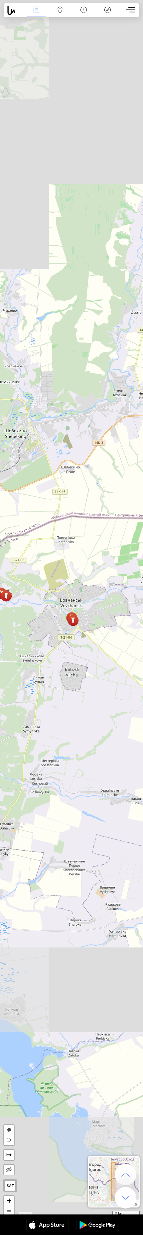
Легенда (107, 14)
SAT (10, 1185)
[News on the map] (14, 10)
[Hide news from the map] (9, 1170)
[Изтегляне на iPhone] (47, 1226)
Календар (83, 14)
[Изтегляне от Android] (97, 1226)
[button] (73, 620)
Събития (36, 14)
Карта (60, 14)
